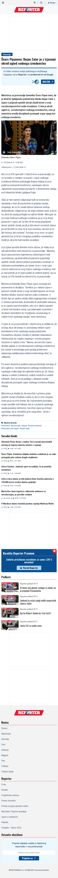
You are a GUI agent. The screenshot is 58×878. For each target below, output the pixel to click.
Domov (4, 728)
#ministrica (5, 426)
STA (5, 162)
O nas (3, 784)
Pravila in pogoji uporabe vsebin (14, 806)
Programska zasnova (10, 795)
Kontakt (4, 790)
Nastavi (46, 81)
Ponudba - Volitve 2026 (11, 827)
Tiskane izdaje (7, 771)
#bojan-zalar (25, 428)
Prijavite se (27, 858)
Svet (3, 744)
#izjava (24, 426)
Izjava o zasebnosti (9, 817)
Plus (3, 760)
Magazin (4, 755)
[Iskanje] (41, 3)
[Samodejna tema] (34, 2)
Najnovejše (6, 733)
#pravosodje (16, 426)
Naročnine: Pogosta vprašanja (13, 811)
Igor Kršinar (7, 498)
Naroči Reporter (30, 568)
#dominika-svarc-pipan (10, 428)
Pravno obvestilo (8, 800)
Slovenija (7, 54)
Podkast (4, 766)
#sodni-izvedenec (35, 426)
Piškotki (4, 822)
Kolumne (5, 750)
